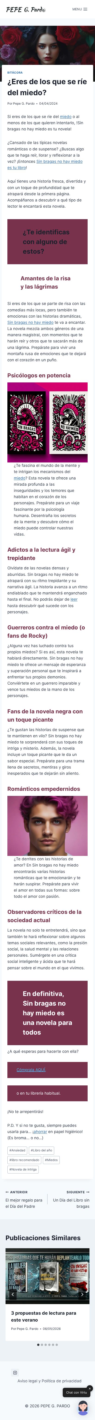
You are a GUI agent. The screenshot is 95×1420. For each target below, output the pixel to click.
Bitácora (15, 72)
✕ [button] (90, 1388)
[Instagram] (15, 1373)
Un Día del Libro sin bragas (70, 1199)
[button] (83, 1408)
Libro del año (41, 1150)
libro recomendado (24, 1160)
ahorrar (40, 1131)
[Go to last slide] (13, 1294)
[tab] (38, 1345)
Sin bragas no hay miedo (30, 322)
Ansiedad (17, 1150)
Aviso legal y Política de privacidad (50, 1381)
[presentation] (47, 1276)
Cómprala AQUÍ (31, 1069)
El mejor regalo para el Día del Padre (24, 1199)
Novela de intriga (23, 1169)
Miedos (51, 1160)
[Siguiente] (82, 1294)
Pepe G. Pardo (24, 103)
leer (74, 599)
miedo (65, 116)
